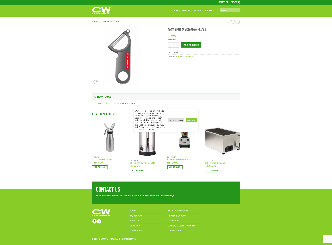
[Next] (101, 88)
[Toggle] (94, 104)
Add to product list (181, 52)
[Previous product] (238, 22)
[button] (235, 2)
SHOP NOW (197, 10)
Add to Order (191, 45)
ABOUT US (186, 10)
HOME (176, 10)
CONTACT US (210, 10)
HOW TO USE (104, 103)
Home (95, 21)
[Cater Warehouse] (105, 11)
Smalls (118, 21)
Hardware (107, 21)
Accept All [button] (191, 120)
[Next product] (233, 22)
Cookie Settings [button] (176, 120)
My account (223, 2)
